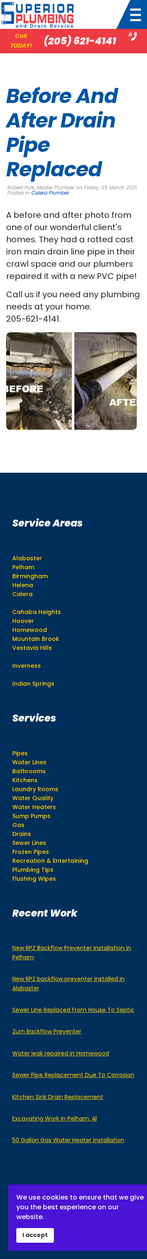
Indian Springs (33, 684)
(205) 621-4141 (80, 41)
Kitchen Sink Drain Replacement (57, 1097)
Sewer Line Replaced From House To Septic (73, 1010)
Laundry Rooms (35, 789)
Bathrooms (29, 771)
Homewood (29, 630)
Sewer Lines (29, 843)
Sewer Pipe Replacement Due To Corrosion (73, 1075)
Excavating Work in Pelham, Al (54, 1118)
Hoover (23, 621)
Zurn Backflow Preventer (46, 1031)
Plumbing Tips (32, 870)
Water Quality (32, 798)
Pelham (23, 567)
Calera (22, 594)
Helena (22, 585)
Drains (21, 834)
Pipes (20, 753)
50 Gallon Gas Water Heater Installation (68, 1140)
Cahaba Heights (36, 612)
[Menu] (134, 14)
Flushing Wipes (34, 879)
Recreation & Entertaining (50, 861)
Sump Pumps (31, 816)
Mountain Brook (35, 639)
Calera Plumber (50, 192)
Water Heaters (34, 807)
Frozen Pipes (30, 852)
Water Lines (29, 762)
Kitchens (25, 780)
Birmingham (30, 576)
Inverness (26, 666)
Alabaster (27, 558)
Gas (18, 825)
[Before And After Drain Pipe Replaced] (71, 381)
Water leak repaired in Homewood (60, 1053)
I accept (35, 1235)
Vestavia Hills (32, 648)
